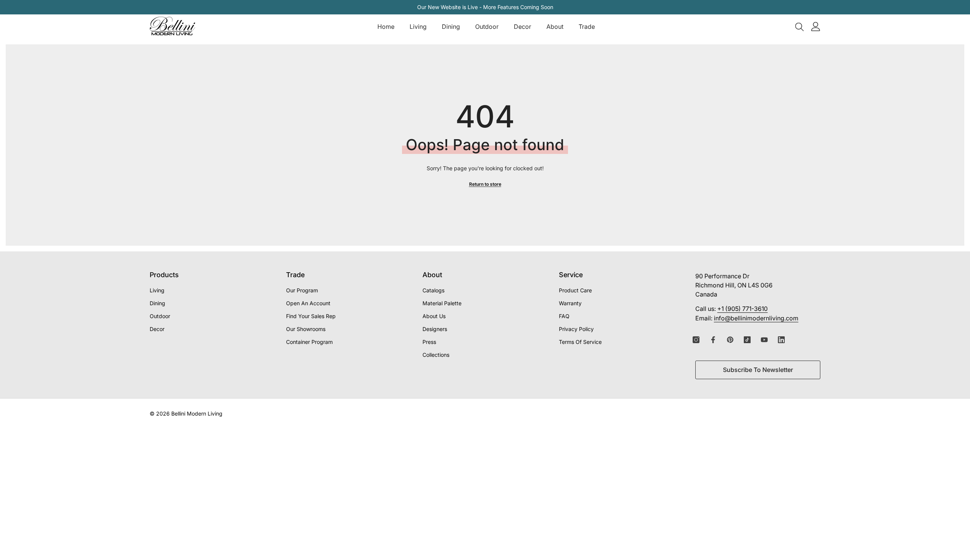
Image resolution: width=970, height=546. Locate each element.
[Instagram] (696, 339)
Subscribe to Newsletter (758, 369)
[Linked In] (781, 339)
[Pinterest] (730, 339)
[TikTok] (747, 339)
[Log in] (815, 26)
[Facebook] (713, 339)
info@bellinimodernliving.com (756, 318)
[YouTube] (764, 339)
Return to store (485, 184)
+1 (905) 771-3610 (742, 308)
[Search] (799, 26)
